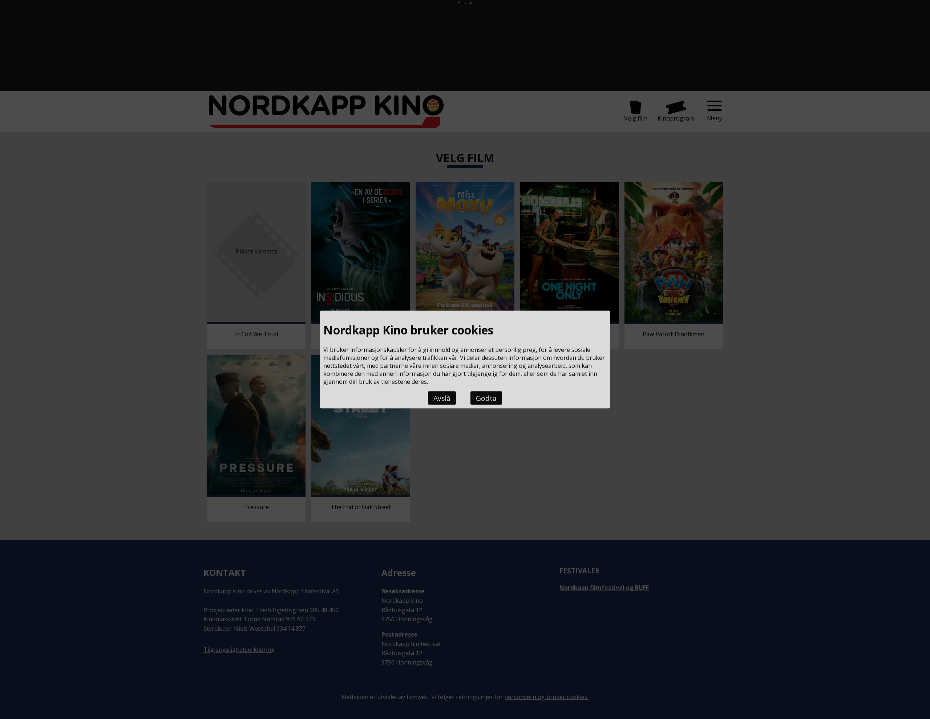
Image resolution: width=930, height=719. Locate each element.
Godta (486, 398)
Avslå (441, 398)
